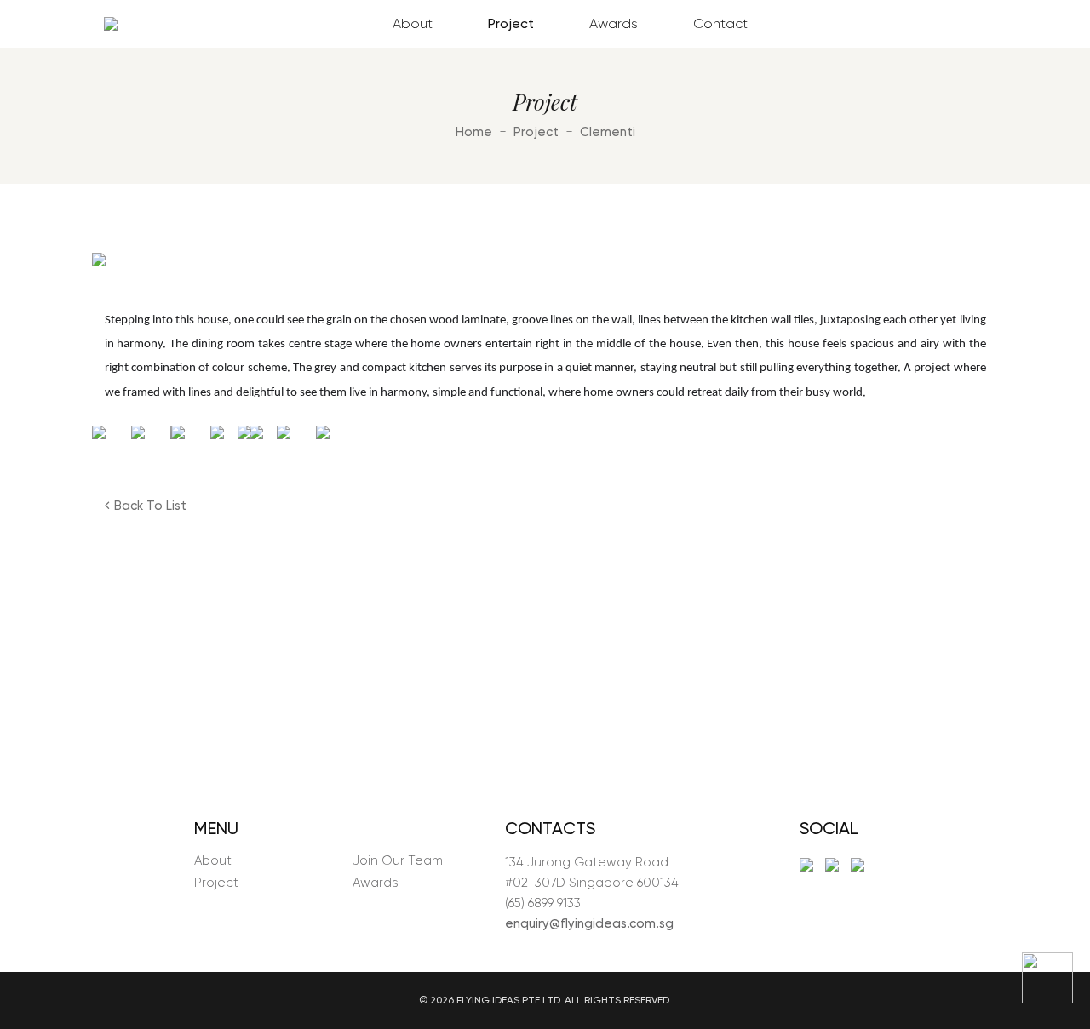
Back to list (150, 505)
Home (474, 132)
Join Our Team (398, 860)
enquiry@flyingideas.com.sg (589, 923)
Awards (613, 23)
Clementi (607, 132)
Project (511, 23)
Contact (720, 23)
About (413, 23)
